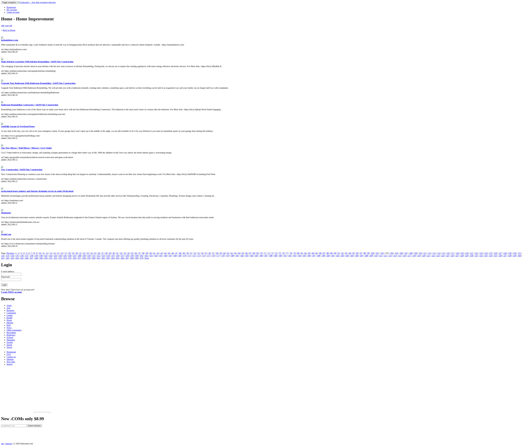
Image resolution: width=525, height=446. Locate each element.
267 (127, 258)
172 (194, 255)
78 (291, 253)
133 (7, 255)
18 (69, 253)
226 (452, 255)
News (9, 327)
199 (323, 255)
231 (476, 255)
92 (342, 253)
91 (339, 253)
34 (128, 253)
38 (143, 253)
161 (141, 255)
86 (320, 253)
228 (462, 255)
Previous (10, 253)
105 (396, 253)
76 (283, 253)
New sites (11, 362)
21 (80, 253)
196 (309, 255)
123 (481, 253)
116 (448, 253)
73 (272, 253)
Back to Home (9, 30)
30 (114, 253)
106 (401, 253)
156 (117, 255)
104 (391, 253)
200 (328, 255)
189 (275, 255)
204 (347, 255)
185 (256, 255)
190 (280, 255)
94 (350, 253)
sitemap (8, 443)
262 (103, 258)
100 (372, 253)
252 (55, 258)
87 (324, 253)
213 (390, 255)
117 (452, 253)
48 (180, 253)
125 (490, 253)
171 (189, 255)
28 (106, 253)
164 (156, 255)
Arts (8, 308)
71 (265, 253)
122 (476, 253)
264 (112, 258)
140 (41, 255)
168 (175, 255)
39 (147, 253)
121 (471, 253)
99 (368, 253)
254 (65, 258)
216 (404, 255)
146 (69, 255)
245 (22, 258)
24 (91, 253)
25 (95, 253)
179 (227, 255)
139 (36, 255)
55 (206, 253)
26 (99, 253)
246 (26, 258)
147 (74, 255)
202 (337, 255)
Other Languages (14, 330)
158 (127, 255)
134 (12, 255)
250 (45, 258)
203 (342, 255)
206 (356, 255)
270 (141, 258)
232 (481, 255)
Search (9, 364)
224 (442, 255)
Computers (11, 313)
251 (50, 258)
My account (12, 10)
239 (514, 255)
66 (246, 253)
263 (108, 258)
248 (36, 258)
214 (395, 255)
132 (2, 255)
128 (505, 253)
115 (443, 253)
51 (191, 253)
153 (103, 255)
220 (423, 255)
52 (195, 253)
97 (361, 253)
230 (471, 255)
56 (209, 253)
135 (17, 255)
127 (500, 253)
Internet (10, 323)
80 (298, 253)
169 (179, 255)
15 (58, 253)
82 (305, 253)
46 (173, 253)
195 (304, 255)
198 (318, 255)
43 (162, 253)
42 (158, 253)
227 (457, 255)
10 (40, 253)
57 (213, 253)
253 (60, 258)
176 (213, 255)
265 (117, 258)
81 (302, 253)
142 (50, 255)
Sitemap (10, 359)
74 (276, 253)
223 (438, 255)
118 (457, 253)
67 (250, 253)
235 (495, 255)
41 (154, 253)
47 (176, 253)
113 (434, 253)
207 (361, 255)
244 (17, 258)
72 (269, 253)
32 (121, 253)
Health (9, 318)
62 (232, 253)
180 (232, 255)
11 (44, 253)
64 (239, 253)
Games (10, 315)
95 (353, 253)
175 (208, 255)
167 (170, 255)
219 (419, 255)
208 (366, 255)
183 (246, 255)
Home (9, 320)
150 (89, 255)
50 (187, 253)
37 (139, 253)
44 (165, 253)
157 (122, 255)
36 (136, 253)
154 (108, 255)
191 (285, 255)
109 (415, 253)
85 (317, 253)
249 (41, 258)
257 (79, 258)
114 (438, 253)
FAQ (9, 354)
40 (150, 253)
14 (54, 253)
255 (69, 258)
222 (433, 255)
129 (509, 253)
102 (382, 253)
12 (47, 253)
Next (147, 258)
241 (2, 258)
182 (242, 255)
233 (486, 255)
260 (93, 258)
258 (84, 258)
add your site (6, 25)
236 (500, 255)
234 (490, 255)
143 (55, 255)
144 (60, 255)
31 (117, 253)
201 (333, 255)
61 (228, 253)
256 (74, 258)
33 (125, 253)
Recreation (11, 332)
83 (309, 253)
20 (77, 253)
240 (519, 255)
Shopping (11, 340)
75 (280, 253)
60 (224, 253)
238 (509, 255)
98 (365, 253)
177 (218, 255)
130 (514, 253)
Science (10, 337)
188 (270, 255)
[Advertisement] (83, 387)
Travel (9, 347)
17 (66, 253)
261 (98, 258)
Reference (11, 335)
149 (84, 255)
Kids (9, 325)
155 (112, 255)
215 (399, 255)
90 (335, 253)
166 (165, 255)
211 (380, 255)
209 (371, 255)
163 (151, 255)
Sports (9, 345)
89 (331, 253)
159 (132, 255)
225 (447, 255)
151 (93, 255)
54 (202, 253)
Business (10, 310)
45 (169, 253)
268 (132, 258)
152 (98, 255)
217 (409, 255)
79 (294, 253)
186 (261, 255)
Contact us (11, 357)
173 (199, 255)
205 (352, 255)
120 (466, 253)
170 (184, 255)
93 (346, 253)
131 (519, 253)
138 (31, 255)
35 (132, 253)
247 (31, 258)
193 (294, 255)
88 (328, 253)
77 (287, 253)
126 (495, 253)
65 (243, 253)
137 (26, 255)
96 (357, 253)
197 (313, 255)
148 (79, 255)
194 (299, 255)
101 (377, 253)
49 (184, 253)
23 (88, 253)
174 (203, 255)
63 (235, 253)
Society (10, 342)
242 (7, 258)
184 (251, 255)
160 (136, 255)
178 (222, 255)
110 (420, 253)
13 (51, 253)
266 (122, 258)
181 (237, 255)
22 (84, 253)
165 (160, 255)
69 (257, 253)
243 (12, 258)
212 (385, 255)
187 (266, 255)
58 (217, 253)
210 (376, 255)
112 (429, 253)
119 (462, 253)
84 (313, 253)
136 (22, 255)
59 (221, 253)
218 (414, 255)
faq (2, 443)
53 (198, 253)
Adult (9, 305)
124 (486, 253)
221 (428, 255)
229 (466, 255)
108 (410, 253)
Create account (13, 12)
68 (254, 253)
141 (45, 255)
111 (424, 253)
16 (62, 253)
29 (110, 253)
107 (406, 253)
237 (505, 255)
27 (102, 253)
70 (261, 253)
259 (89, 258)
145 (65, 255)
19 (73, 253)
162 (146, 255)
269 (136, 258)
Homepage (11, 7)
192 (289, 255)
